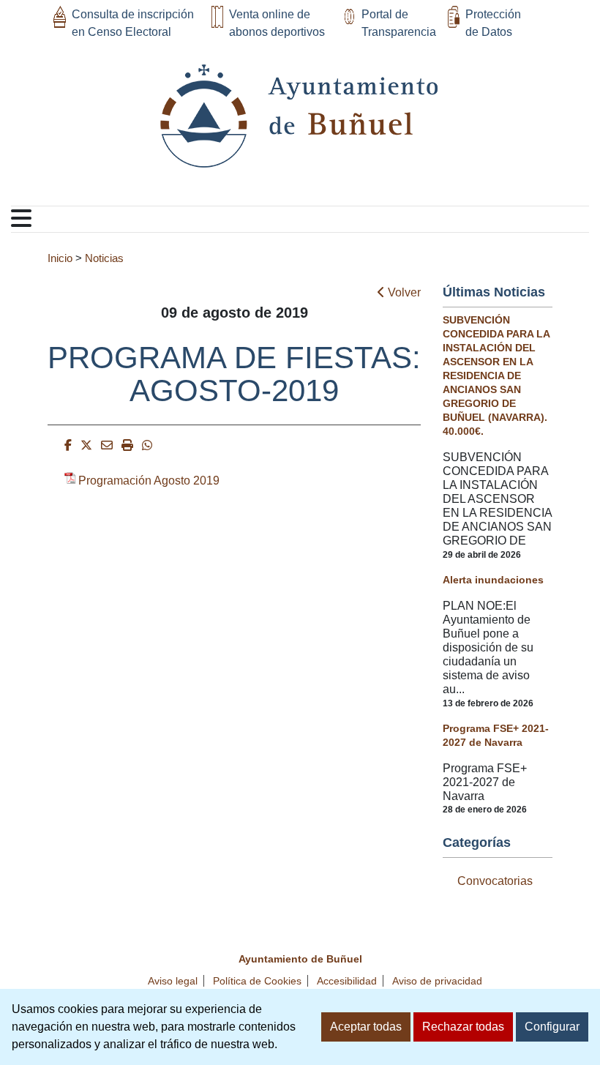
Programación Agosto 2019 (149, 480)
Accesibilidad (347, 981)
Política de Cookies (257, 981)
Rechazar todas (463, 1026)
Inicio (60, 258)
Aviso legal (173, 981)
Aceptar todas (366, 1026)
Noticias (104, 258)
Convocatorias (495, 881)
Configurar (552, 1026)
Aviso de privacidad (437, 981)
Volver (403, 292)
